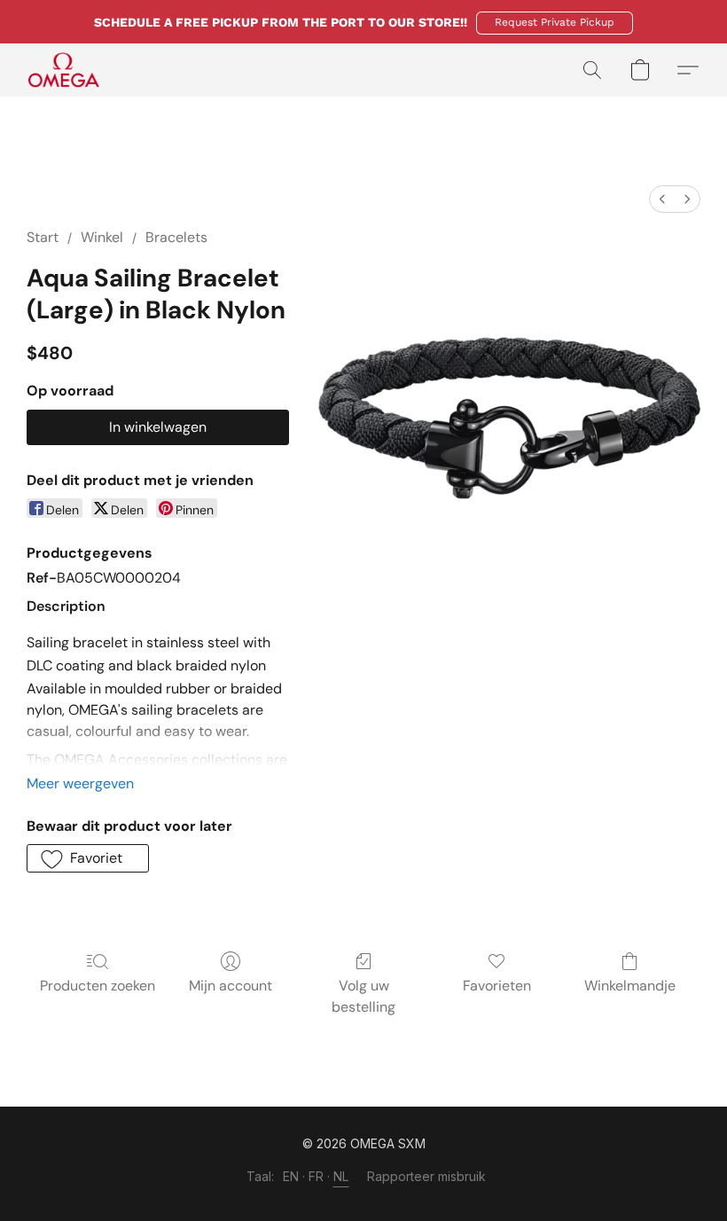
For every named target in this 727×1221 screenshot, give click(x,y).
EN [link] (291, 1176)
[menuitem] (662, 199)
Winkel (102, 237)
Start (43, 237)
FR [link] (316, 1176)
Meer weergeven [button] (80, 783)
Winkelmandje (630, 985)
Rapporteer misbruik (426, 1176)
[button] (554, 23)
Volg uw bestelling (363, 996)
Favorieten (497, 985)
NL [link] (341, 1176)
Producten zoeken (97, 985)
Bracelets (176, 237)
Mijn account (230, 985)
